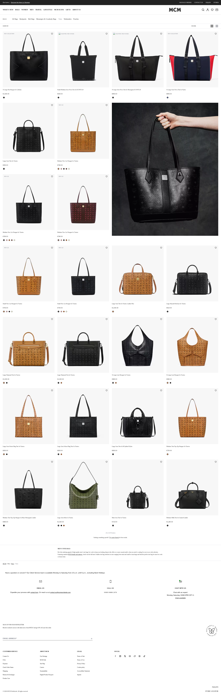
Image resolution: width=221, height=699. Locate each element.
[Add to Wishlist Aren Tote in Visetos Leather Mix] (161, 248)
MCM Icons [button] (59, 10)
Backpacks (23, 19)
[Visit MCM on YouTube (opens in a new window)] (130, 656)
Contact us (198, 2)
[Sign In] (207, 9)
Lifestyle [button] (48, 10)
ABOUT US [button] (76, 10)
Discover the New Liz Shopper (20, 2)
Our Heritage (43, 656)
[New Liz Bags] (165, 169)
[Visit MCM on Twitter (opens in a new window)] (125, 656)
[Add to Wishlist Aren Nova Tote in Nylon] (215, 34)
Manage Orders (185, 2)
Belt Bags (31, 19)
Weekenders (67, 19)
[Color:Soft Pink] (61, 168)
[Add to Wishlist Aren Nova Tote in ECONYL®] (106, 34)
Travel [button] (38, 10)
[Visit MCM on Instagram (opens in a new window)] (120, 656)
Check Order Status (8, 667)
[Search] (203, 9)
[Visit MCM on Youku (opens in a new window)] (139, 656)
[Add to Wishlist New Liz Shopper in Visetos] (106, 105)
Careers (42, 667)
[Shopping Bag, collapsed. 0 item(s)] (216, 9)
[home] (175, 11)
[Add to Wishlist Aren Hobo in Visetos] (106, 462)
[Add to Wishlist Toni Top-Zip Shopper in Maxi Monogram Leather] (52, 462)
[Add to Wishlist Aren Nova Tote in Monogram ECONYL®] (161, 34)
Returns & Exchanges (9, 675)
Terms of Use (80, 660)
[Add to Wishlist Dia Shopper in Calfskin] (52, 34)
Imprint (79, 675)
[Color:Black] (4, 97)
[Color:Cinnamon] (66, 168)
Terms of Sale (81, 656)
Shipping (5, 671)
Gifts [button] (68, 10)
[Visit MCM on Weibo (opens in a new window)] (135, 656)
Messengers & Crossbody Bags (46, 19)
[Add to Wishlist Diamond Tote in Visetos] (52, 319)
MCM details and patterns (75, 554)
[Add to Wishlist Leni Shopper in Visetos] (161, 319)
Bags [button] (17, 10)
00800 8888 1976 (110, 592)
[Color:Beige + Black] (69, 168)
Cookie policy (81, 667)
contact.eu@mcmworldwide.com (60, 592)
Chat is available (180, 598)
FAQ (4, 660)
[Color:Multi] (167, 97)
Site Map (42, 663)
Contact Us (6, 656)
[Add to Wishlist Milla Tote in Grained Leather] (215, 462)
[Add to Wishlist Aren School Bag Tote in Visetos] (52, 390)
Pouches (76, 19)
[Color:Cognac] (58, 169)
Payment (5, 663)
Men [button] (31, 10)
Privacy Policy (81, 663)
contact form (34, 592)
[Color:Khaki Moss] (58, 525)
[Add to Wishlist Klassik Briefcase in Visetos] (215, 248)
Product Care (6, 678)
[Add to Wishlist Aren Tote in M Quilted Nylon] (161, 390)
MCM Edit (43, 660)
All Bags (15, 19)
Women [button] (24, 10)
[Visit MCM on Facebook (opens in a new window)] (115, 656)
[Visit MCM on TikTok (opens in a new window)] (144, 656)
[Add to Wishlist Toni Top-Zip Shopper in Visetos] (215, 390)
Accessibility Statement (83, 671)
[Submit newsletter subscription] (91, 639)
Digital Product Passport (46, 675)
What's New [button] (8, 10)
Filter (193, 26)
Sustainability (43, 671)
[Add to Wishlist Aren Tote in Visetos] (52, 105)
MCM (4, 564)
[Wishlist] (212, 9)
